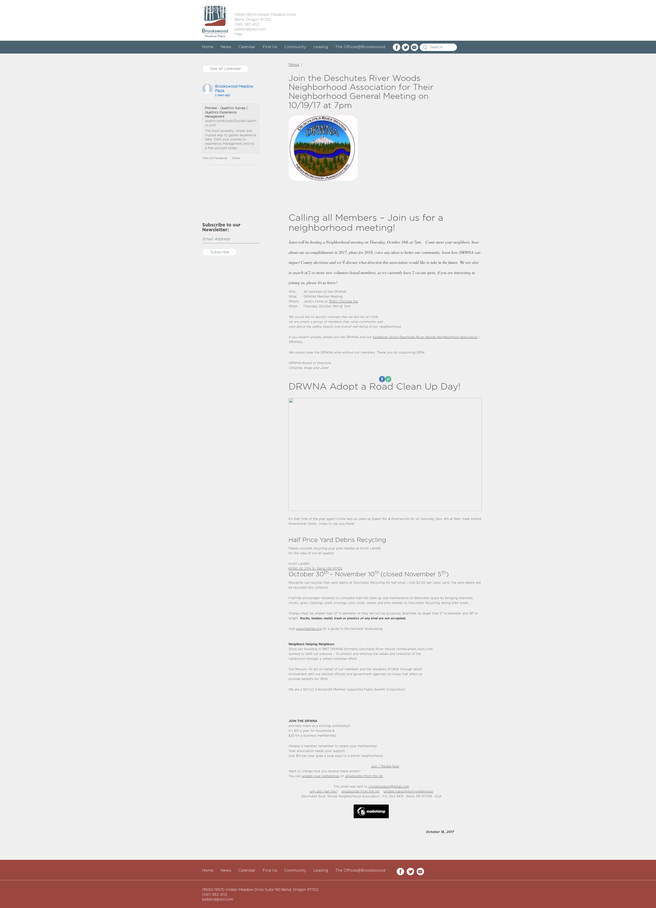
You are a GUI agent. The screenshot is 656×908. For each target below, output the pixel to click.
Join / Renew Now (385, 766)
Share (236, 158)
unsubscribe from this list (364, 776)
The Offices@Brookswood (360, 47)
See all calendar (225, 68)
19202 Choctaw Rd (343, 301)
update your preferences (321, 776)
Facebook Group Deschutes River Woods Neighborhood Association (424, 337)
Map (238, 34)
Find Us (270, 47)
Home (207, 47)
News (226, 47)
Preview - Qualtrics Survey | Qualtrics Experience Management (226, 112)
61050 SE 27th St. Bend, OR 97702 (315, 568)
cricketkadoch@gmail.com (388, 786)
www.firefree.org (308, 629)
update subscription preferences (408, 791)
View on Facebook (214, 158)
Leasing (320, 47)
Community (295, 47)
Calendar (246, 47)
